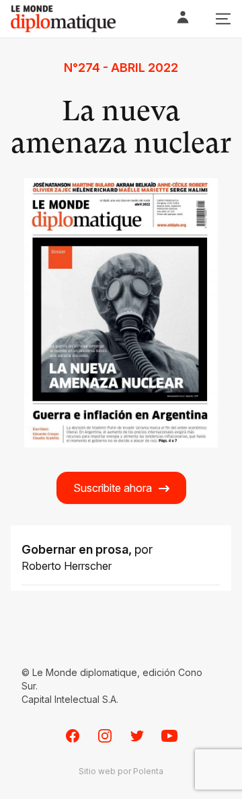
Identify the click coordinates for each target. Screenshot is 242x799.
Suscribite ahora (112, 488)
